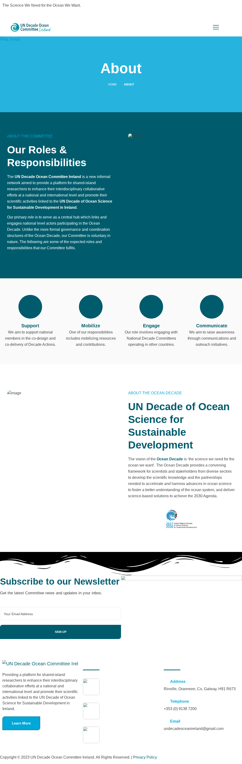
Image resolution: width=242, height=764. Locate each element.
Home (112, 84)
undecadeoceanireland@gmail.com (194, 729)
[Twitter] (129, 8)
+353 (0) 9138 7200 (180, 709)
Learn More (21, 723)
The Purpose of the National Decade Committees (126, 714)
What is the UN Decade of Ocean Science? (129, 738)
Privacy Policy (145, 757)
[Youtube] (155, 8)
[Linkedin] (142, 8)
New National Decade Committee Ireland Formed (130, 690)
